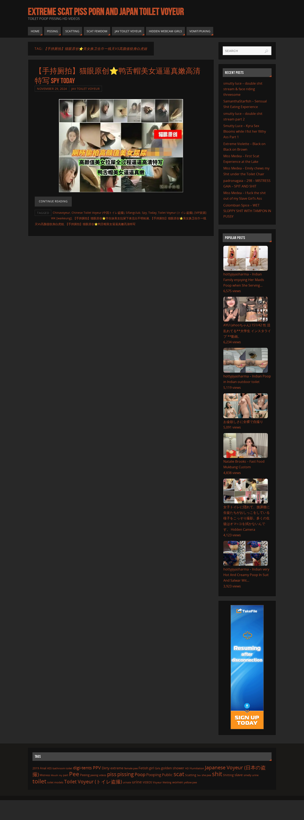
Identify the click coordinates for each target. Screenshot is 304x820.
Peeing (85, 775)
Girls (157, 768)
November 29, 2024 (52, 89)
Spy (144, 213)
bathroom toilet (62, 768)
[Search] (266, 51)
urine (137, 782)
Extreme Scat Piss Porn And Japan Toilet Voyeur (106, 11)
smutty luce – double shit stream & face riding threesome (242, 89)
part (65, 775)
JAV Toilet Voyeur (85, 89)
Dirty (106, 767)
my (60, 775)
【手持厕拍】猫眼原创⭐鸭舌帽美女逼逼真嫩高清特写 (100, 224)
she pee (206, 775)
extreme (116, 768)
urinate (127, 782)
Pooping (153, 774)
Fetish (143, 768)
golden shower (172, 768)
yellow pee (190, 782)
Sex (199, 775)
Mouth (54, 775)
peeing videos (98, 775)
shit (217, 774)
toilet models (55, 782)
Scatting (190, 775)
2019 (35, 768)
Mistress (45, 775)
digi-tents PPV (87, 768)
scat (179, 774)
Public (167, 774)
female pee (131, 768)
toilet (39, 781)
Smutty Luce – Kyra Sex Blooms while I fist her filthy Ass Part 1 (244, 131)
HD (187, 768)
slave (239, 774)
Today (152, 213)
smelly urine (251, 775)
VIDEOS (147, 782)
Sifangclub (133, 213)
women (177, 782)
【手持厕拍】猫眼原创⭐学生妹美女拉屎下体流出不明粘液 (111, 218)
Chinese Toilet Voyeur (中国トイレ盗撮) (98, 213)
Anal (43, 768)
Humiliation (197, 768)
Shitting (228, 775)
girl (151, 768)
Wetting (167, 782)
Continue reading (53, 201)
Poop (140, 774)
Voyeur (157, 782)
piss (111, 774)
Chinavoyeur (61, 213)
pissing (125, 774)
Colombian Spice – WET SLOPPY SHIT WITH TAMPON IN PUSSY (247, 211)
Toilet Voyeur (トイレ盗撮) (175, 213)
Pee (74, 774)
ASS (49, 768)
